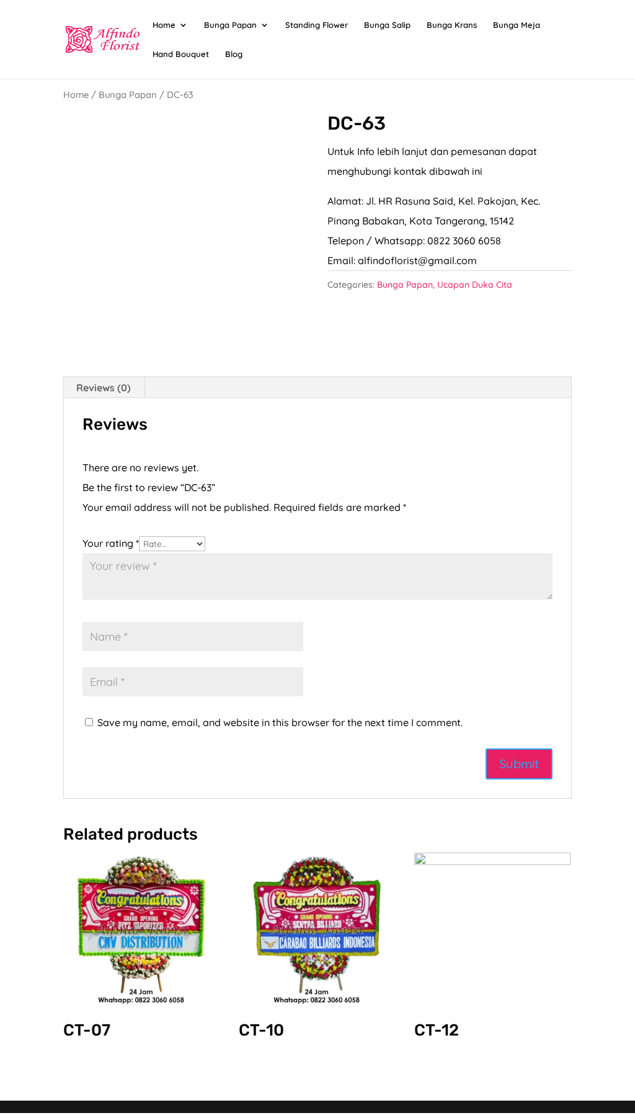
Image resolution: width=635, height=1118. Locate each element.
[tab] (104, 387)
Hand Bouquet (181, 54)
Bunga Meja (516, 25)
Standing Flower (316, 25)
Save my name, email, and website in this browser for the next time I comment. (280, 722)
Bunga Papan (230, 25)
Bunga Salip (387, 25)
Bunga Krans (452, 25)
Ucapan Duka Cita (474, 284)
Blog (233, 54)
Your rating (110, 543)
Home (164, 25)
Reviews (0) (103, 387)
